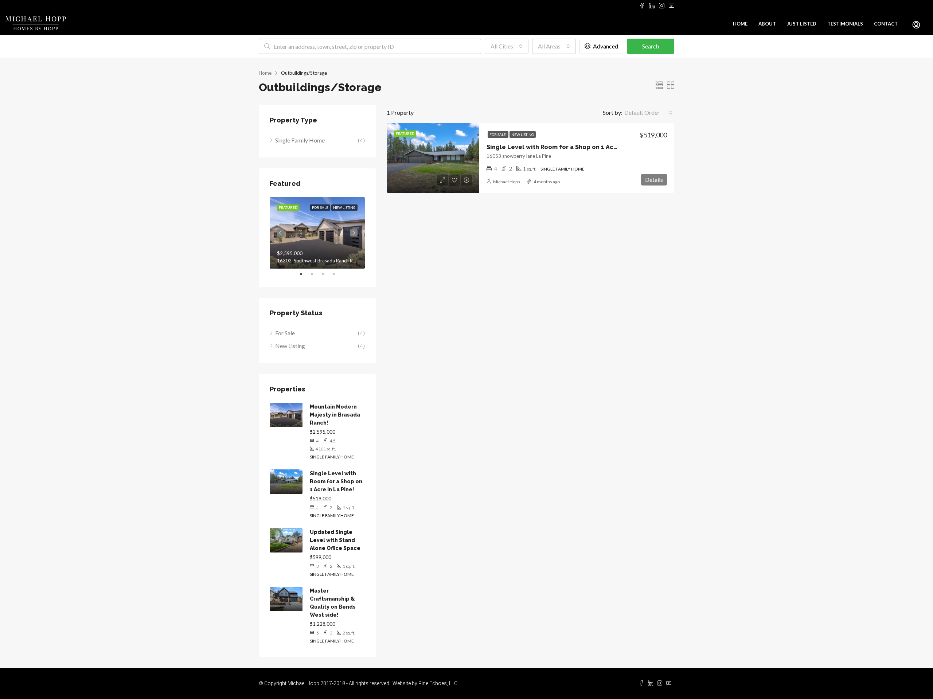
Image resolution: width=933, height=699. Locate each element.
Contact (886, 24)
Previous (280, 233)
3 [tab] (326, 274)
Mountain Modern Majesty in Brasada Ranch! (335, 415)
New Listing (522, 134)
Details (654, 179)
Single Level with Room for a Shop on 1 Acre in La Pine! (569, 147)
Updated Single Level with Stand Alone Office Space (335, 540)
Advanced (605, 46)
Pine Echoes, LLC (437, 683)
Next (354, 233)
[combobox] (506, 46)
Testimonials (845, 24)
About (767, 24)
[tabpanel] (317, 233)
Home (740, 24)
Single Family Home (300, 140)
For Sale (498, 134)
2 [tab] (315, 274)
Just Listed (801, 24)
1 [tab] (304, 274)
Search (650, 46)
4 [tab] (337, 274)
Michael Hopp (506, 181)
